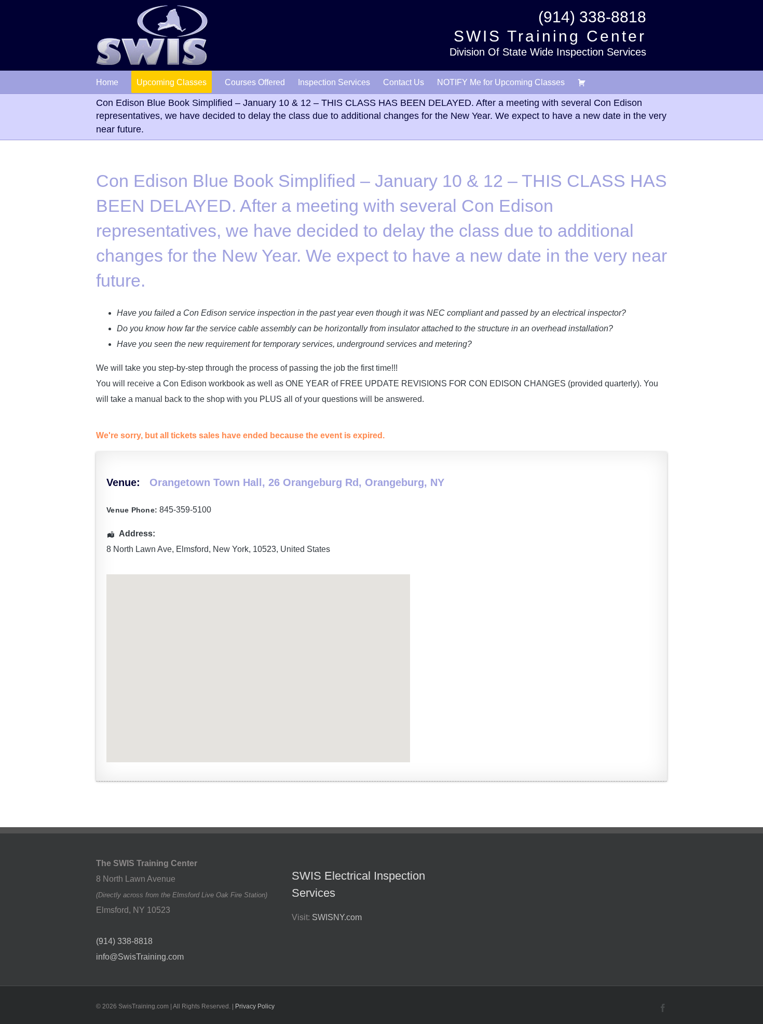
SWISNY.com (337, 917)
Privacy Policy (255, 1006)
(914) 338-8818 (592, 17)
